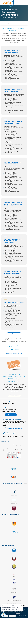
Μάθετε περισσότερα (15, 395)
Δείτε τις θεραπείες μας (13, 333)
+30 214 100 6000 (8, 404)
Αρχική (2, 23)
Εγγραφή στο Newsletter (14, 428)
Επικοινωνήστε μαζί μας (13, 353)
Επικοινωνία (11, 414)
